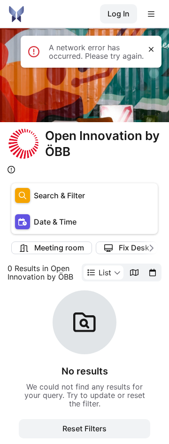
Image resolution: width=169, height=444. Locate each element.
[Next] (149, 248)
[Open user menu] (151, 14)
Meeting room (59, 247)
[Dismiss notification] (151, 49)
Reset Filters (84, 428)
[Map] (134, 272)
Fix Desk (134, 247)
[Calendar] (153, 272)
